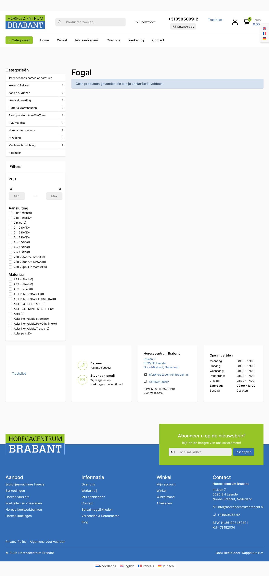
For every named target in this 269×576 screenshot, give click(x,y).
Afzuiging (15, 137)
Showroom (147, 22)
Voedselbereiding (20, 100)
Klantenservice (184, 26)
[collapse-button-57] (62, 108)
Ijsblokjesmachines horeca (25, 484)
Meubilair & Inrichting (22, 145)
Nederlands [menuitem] (107, 566)
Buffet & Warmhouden (23, 107)
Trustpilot (215, 20)
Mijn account (166, 484)
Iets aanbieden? (86, 40)
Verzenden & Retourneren (100, 516)
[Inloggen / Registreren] (235, 22)
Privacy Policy (16, 542)
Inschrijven (243, 452)
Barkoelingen (15, 491)
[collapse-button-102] (62, 145)
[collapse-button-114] (62, 85)
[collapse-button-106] (62, 93)
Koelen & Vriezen (19, 92)
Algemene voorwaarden (47, 542)
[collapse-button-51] (62, 123)
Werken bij (136, 40)
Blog (85, 522)
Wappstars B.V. (252, 553)
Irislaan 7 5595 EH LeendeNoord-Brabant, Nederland (161, 363)
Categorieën (20, 40)
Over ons (113, 40)
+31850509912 (183, 19)
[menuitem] (264, 28)
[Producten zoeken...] (59, 22)
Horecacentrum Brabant (36, 553)
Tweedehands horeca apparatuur (30, 78)
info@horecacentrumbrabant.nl (168, 374)
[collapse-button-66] (62, 130)
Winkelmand (166, 497)
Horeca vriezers (17, 497)
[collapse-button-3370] (62, 100)
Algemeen (15, 152)
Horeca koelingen (19, 516)
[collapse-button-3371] (62, 138)
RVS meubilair (17, 122)
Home (44, 40)
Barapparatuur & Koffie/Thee (27, 115)
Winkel (62, 40)
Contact (158, 40)
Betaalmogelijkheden (97, 509)
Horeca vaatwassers (22, 130)
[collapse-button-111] (62, 115)
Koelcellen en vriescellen (24, 503)
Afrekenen (164, 503)
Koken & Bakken (19, 85)
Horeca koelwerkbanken (24, 509)
